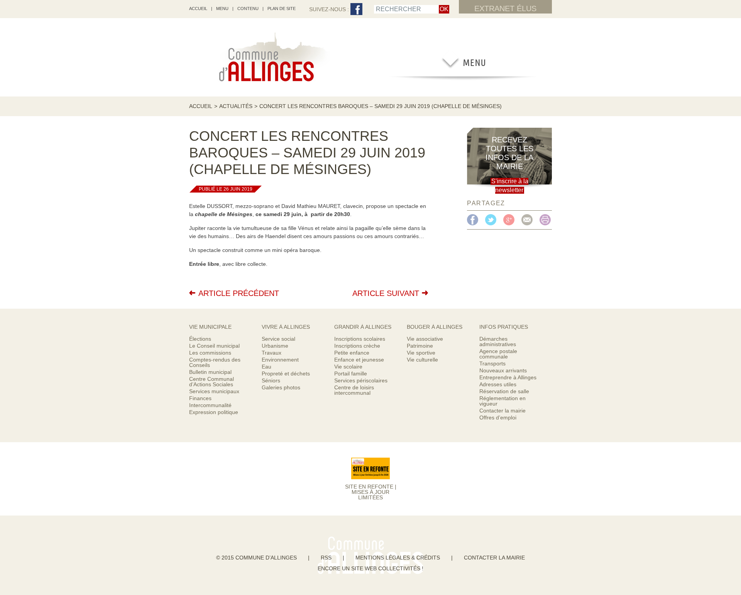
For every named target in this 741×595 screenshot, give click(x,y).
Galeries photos (281, 387)
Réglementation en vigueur (502, 401)
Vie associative (425, 338)
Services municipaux (214, 391)
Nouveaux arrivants (503, 370)
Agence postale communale (498, 353)
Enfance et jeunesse (359, 359)
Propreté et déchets (286, 373)
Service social (278, 338)
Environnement (280, 359)
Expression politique (213, 412)
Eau (266, 366)
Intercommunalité (210, 405)
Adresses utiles (497, 384)
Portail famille (350, 373)
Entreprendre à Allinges (507, 377)
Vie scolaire (348, 366)
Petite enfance (351, 352)
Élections (200, 338)
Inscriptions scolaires (359, 338)
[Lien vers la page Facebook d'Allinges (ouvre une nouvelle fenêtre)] (356, 9)
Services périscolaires (360, 380)
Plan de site (281, 8)
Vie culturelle (422, 359)
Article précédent (238, 293)
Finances (200, 398)
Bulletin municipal (210, 372)
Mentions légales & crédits (397, 557)
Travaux (271, 352)
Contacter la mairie (502, 410)
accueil (198, 8)
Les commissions (210, 352)
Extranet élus (505, 8)
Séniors (271, 380)
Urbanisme (275, 345)
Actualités (235, 106)
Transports (492, 363)
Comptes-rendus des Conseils (214, 362)
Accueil (200, 106)
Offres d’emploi (497, 417)
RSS (326, 557)
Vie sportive (421, 352)
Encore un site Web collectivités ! (370, 568)
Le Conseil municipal (214, 345)
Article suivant (385, 293)
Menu (222, 8)
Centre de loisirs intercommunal (354, 390)
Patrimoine (420, 345)
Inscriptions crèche (357, 345)
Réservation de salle (504, 391)
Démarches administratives (497, 341)
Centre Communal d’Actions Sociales (211, 381)
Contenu (248, 8)
